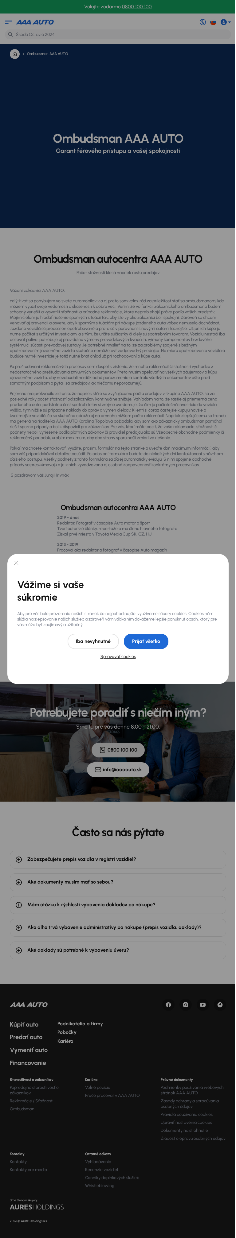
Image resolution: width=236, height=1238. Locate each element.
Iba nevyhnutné (93, 641)
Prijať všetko (146, 641)
